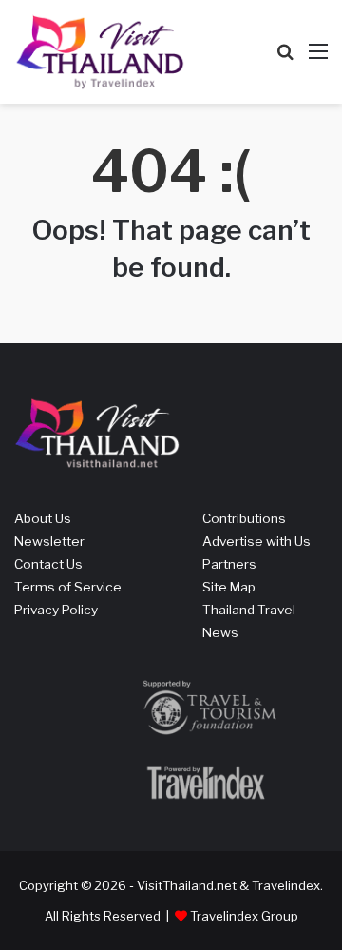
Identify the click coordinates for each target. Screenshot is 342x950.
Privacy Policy (56, 609)
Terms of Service (68, 586)
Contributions (244, 518)
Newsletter (49, 541)
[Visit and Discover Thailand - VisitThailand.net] (99, 51)
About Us (42, 518)
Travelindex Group (244, 915)
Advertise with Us (256, 541)
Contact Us (48, 564)
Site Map (229, 586)
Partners (229, 564)
